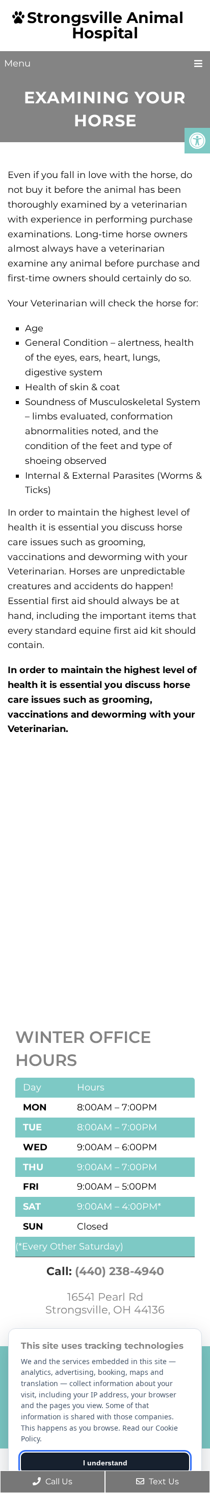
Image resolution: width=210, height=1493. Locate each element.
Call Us (57, 1481)
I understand (105, 1463)
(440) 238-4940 (119, 1271)
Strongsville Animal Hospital (105, 25)
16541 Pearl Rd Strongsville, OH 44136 (105, 1303)
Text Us (163, 1481)
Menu (17, 63)
